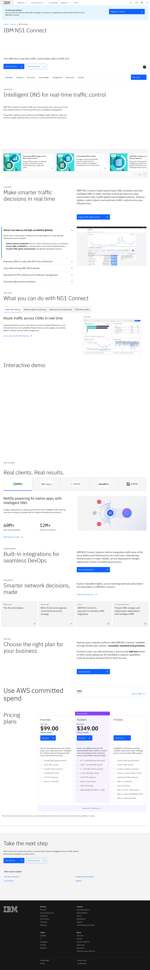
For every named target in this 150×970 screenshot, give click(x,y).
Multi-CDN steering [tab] (12, 309)
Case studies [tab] (44, 77)
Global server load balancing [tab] (60, 309)
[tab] (18, 484)
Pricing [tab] (80, 77)
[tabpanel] (75, 335)
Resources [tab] (70, 77)
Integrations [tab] (57, 77)
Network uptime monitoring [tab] (35, 309)
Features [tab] (19, 77)
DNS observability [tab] (82, 309)
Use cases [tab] (31, 77)
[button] (142, 2)
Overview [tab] (9, 77)
